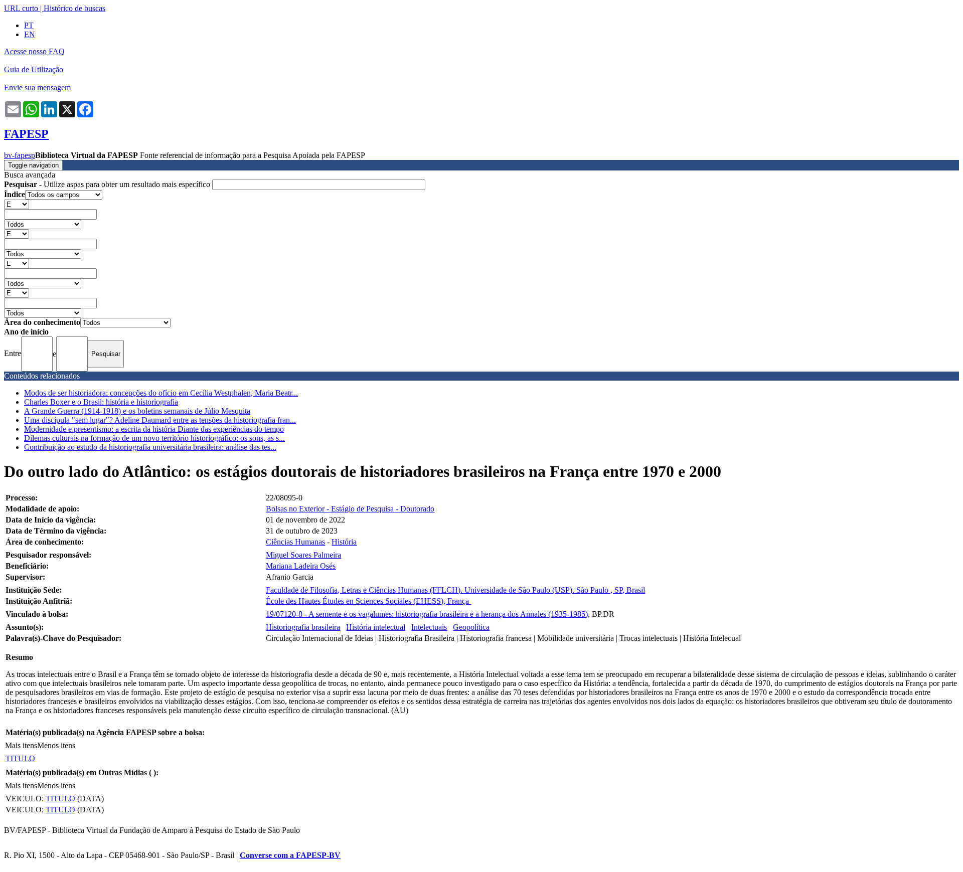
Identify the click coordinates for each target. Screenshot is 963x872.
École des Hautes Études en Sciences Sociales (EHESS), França (368, 601)
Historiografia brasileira (303, 627)
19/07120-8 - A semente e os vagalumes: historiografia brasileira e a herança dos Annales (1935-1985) (427, 614)
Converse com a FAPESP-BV (290, 855)
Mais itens (21, 745)
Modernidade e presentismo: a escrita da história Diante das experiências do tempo (154, 429)
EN (29, 34)
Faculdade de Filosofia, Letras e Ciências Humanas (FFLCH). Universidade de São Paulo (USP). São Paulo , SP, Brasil (455, 590)
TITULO (20, 758)
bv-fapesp (19, 155)
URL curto (21, 8)
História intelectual (375, 627)
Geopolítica (471, 627)
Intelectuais (429, 627)
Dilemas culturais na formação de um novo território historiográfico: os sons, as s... (154, 438)
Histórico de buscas (74, 8)
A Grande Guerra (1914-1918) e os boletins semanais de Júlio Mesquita (137, 411)
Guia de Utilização (33, 69)
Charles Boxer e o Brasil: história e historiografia (101, 402)
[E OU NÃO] (16, 204)
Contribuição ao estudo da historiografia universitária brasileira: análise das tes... (150, 447)
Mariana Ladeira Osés (301, 566)
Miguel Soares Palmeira (303, 555)
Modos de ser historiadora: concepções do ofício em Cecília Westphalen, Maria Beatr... (161, 393)
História (344, 542)
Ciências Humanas (295, 542)
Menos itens (56, 745)
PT (29, 25)
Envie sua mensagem (37, 87)
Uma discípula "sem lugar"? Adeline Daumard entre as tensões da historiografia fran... (160, 420)
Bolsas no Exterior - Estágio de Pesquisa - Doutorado (350, 508)
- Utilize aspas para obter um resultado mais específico (108, 184)
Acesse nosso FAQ (34, 51)
